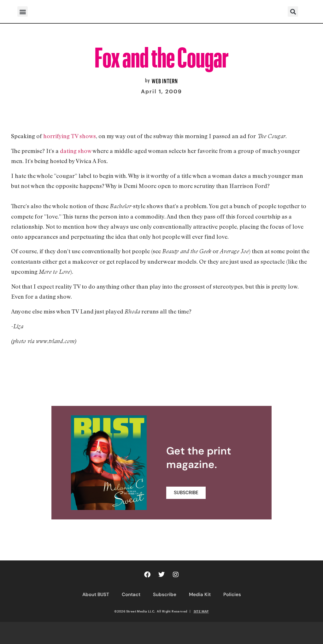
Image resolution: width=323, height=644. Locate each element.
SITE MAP (201, 611)
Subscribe (164, 594)
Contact (131, 594)
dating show (75, 150)
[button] (22, 11)
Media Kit (200, 594)
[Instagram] (175, 574)
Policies (232, 594)
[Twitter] (161, 574)
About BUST (95, 594)
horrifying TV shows (69, 135)
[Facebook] (147, 574)
